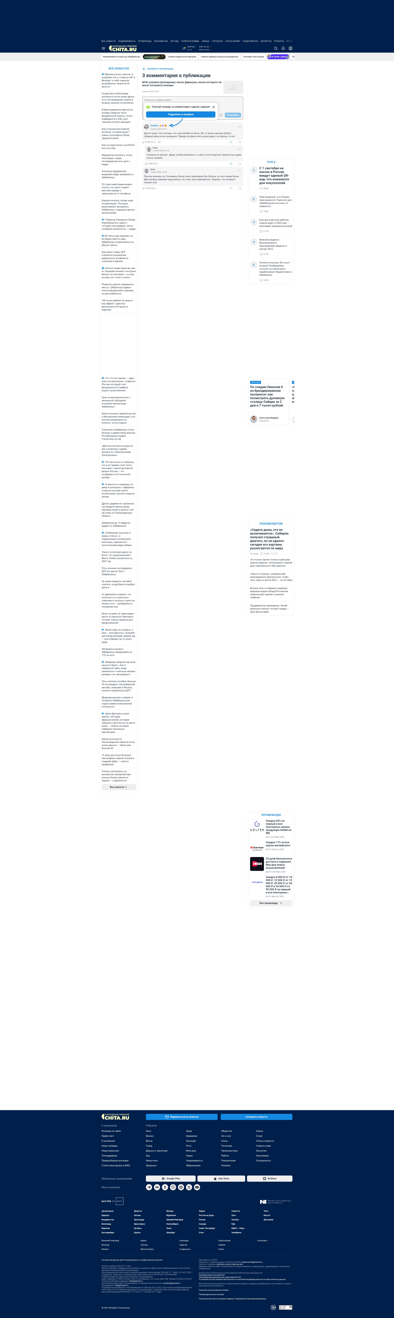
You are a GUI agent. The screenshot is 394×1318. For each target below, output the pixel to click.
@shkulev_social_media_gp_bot (230, 1264)
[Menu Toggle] (103, 48)
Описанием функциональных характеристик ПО (220, 1277)
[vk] (157, 1187)
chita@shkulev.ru (136, 1281)
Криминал (191, 1136)
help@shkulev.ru (122, 1285)
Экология (261, 1150)
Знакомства (161, 41)
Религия (225, 1165)
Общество (226, 1131)
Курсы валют (232, 41)
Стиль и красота (265, 1141)
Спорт (259, 1136)
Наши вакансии (110, 1150)
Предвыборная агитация (115, 1160)
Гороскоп (217, 41)
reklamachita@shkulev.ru (252, 1262)
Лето (188, 1145)
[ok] (165, 1187)
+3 (231, 142)
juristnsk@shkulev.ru (171, 1283)
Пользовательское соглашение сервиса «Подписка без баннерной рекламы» (233, 1299)
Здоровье (151, 1165)
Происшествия (229, 1150)
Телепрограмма (190, 41)
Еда (148, 1155)
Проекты (279, 41)
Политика (226, 1145)
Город (149, 1145)
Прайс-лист (108, 1136)
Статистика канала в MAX (116, 1165)
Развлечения (228, 1160)
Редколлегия (250, 41)
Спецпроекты (263, 1160)
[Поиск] (275, 48)
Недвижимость (127, 41)
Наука (189, 1155)
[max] (181, 1187)
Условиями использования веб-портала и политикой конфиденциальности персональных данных (242, 1279)
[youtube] (197, 1187)
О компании (108, 1141)
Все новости (109, 41)
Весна (149, 1141)
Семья (259, 1131)
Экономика (262, 1155)
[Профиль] (290, 48)
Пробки (290, 41)
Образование (193, 1165)
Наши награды (110, 1145)
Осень (224, 1141)
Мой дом (191, 1150)
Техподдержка (109, 1155)
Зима (189, 1131)
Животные (152, 1160)
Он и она (226, 1136)
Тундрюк (154, 125)
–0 (239, 142)
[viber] (173, 1187)
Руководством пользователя (212, 1275)
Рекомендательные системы (211, 1294)
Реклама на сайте (111, 1131)
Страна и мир (263, 1145)
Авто (148, 1131)
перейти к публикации (160, 69)
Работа (225, 1155)
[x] (189, 1187)
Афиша (205, 41)
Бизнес (150, 1136)
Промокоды (145, 41)
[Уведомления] (283, 48)
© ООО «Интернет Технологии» (116, 1308)
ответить (150, 142)
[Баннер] (154, 56)
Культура (191, 1141)
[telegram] (149, 1187)
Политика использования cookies (213, 1290)
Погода (174, 41)
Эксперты (266, 41)
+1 (231, 188)
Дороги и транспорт (157, 1150)
